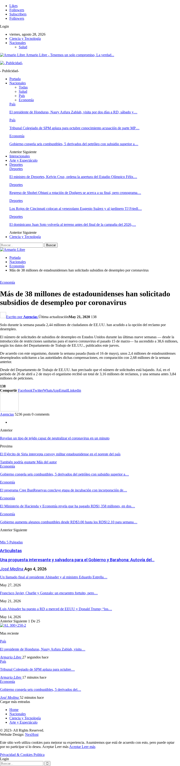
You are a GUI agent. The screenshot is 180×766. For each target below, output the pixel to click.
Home (14, 710)
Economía (26, 100)
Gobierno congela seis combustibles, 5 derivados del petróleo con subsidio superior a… (73, 144)
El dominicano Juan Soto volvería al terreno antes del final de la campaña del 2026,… (72, 225)
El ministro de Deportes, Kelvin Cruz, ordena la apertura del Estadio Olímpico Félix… (73, 177)
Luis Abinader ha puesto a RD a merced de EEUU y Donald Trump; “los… (56, 609)
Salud (23, 47)
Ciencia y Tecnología (25, 39)
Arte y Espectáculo (23, 160)
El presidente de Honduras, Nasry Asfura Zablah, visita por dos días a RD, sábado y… (73, 112)
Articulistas (11, 550)
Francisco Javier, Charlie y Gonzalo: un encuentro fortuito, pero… (49, 593)
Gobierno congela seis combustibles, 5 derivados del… (40, 690)
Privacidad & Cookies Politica (22, 755)
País (22, 96)
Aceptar (75, 747)
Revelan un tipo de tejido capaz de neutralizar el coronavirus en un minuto (54, 438)
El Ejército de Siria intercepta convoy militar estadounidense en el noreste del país (60, 454)
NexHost (31, 734)
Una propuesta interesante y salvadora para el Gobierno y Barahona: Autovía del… (77, 559)
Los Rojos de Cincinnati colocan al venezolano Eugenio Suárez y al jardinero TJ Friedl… (75, 209)
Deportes (16, 165)
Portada (15, 79)
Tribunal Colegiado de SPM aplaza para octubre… (37, 669)
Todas (23, 87)
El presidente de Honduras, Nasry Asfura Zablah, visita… (42, 649)
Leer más (88, 747)
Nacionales (17, 43)
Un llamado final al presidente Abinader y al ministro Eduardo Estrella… (53, 577)
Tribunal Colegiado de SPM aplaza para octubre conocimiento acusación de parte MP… (74, 128)
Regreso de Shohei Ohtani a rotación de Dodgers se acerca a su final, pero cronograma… (75, 193)
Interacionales (19, 156)
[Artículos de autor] (9, 410)
